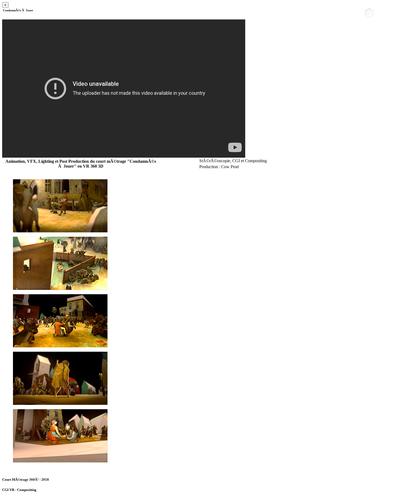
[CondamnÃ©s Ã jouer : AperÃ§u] (198, 205)
